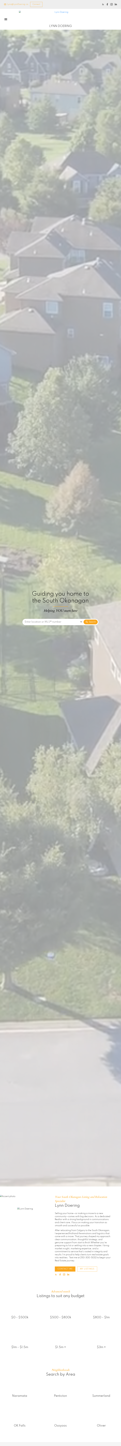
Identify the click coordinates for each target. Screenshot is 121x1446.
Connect (36, 4)
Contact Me (65, 1269)
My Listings (87, 1269)
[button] (16, 4)
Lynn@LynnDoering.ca (17, 4)
